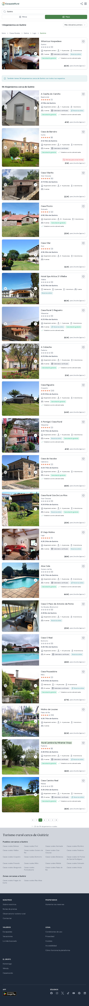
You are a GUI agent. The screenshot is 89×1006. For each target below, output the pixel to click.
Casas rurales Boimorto (33, 857)
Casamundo (8, 973)
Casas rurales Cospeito (12, 857)
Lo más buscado (10, 941)
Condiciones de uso (53, 932)
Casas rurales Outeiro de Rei (33, 851)
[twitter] (62, 994)
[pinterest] (79, 994)
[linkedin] (84, 994)
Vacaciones (8, 936)
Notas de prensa (10, 909)
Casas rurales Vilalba (10, 850)
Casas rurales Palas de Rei (53, 868)
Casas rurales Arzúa (74, 867)
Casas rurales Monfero (75, 846)
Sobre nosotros (9, 904)
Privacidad (49, 936)
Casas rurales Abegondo (12, 867)
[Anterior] (5, 53)
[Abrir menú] (85, 3)
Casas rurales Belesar (11, 846)
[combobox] (44, 11)
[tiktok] (68, 994)
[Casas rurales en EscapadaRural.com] (10, 3)
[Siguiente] (35, 53)
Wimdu (6, 968)
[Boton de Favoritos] (83, 41)
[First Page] (32, 820)
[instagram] (57, 994)
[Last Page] (56, 820)
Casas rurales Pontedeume (29, 868)
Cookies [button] (48, 941)
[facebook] (51, 994)
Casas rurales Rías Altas (33, 880)
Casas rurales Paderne (75, 850)
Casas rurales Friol (31, 846)
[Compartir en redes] (81, 3)
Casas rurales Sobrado (75, 863)
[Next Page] (52, 820)
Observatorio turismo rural (14, 913)
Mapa (68, 17)
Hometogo (7, 964)
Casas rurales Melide (53, 863)
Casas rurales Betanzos (54, 857)
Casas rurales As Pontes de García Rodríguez (76, 858)
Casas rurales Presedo (11, 863)
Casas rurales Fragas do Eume (12, 881)
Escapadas (7, 932)
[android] (9, 994)
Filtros (24, 17)
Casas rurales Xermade (54, 846)
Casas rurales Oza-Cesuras (52, 851)
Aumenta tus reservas (54, 904)
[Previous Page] (36, 820)
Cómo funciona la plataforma (57, 950)
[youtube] (73, 994)
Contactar (7, 918)
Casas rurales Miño (31, 863)
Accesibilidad (51, 945)
